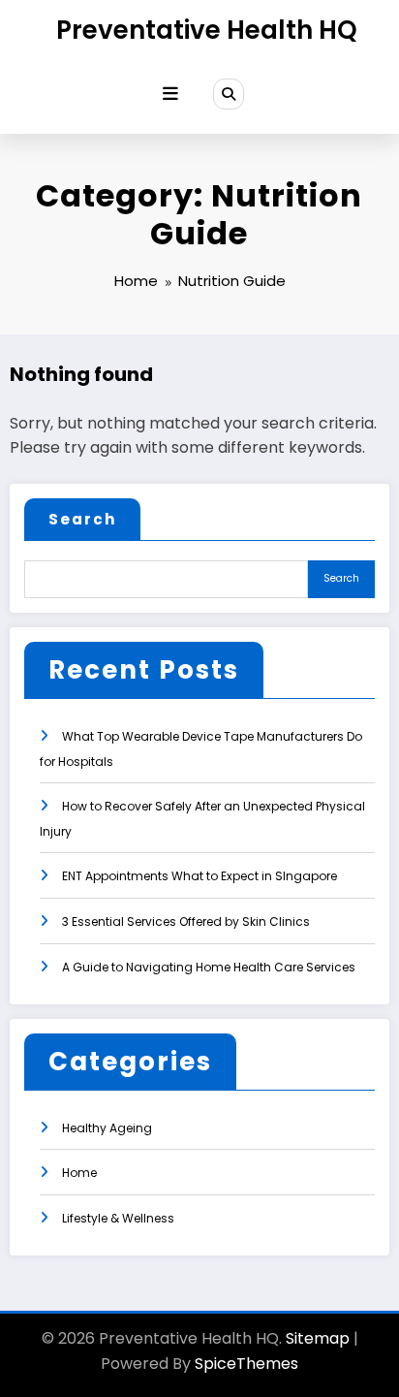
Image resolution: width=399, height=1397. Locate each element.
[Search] (228, 94)
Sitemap (318, 1338)
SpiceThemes (246, 1363)
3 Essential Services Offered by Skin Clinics (186, 921)
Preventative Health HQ (206, 30)
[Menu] (170, 94)
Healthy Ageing (107, 1128)
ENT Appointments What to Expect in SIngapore (199, 876)
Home (79, 1172)
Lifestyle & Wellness (118, 1218)
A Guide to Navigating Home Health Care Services (208, 967)
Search (82, 519)
